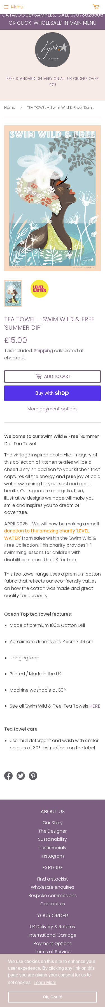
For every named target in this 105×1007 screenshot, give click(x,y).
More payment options (52, 409)
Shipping (43, 350)
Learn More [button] (45, 982)
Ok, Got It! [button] (52, 997)
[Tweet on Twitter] (21, 776)
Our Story (53, 822)
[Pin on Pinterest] (33, 776)
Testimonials (52, 847)
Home (9, 107)
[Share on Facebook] (8, 776)
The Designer (52, 831)
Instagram (52, 856)
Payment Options (53, 943)
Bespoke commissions (53, 895)
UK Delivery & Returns (52, 926)
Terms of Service (53, 951)
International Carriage (52, 935)
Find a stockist (52, 879)
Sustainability (52, 839)
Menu (17, 7)
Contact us (52, 903)
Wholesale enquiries (52, 887)
